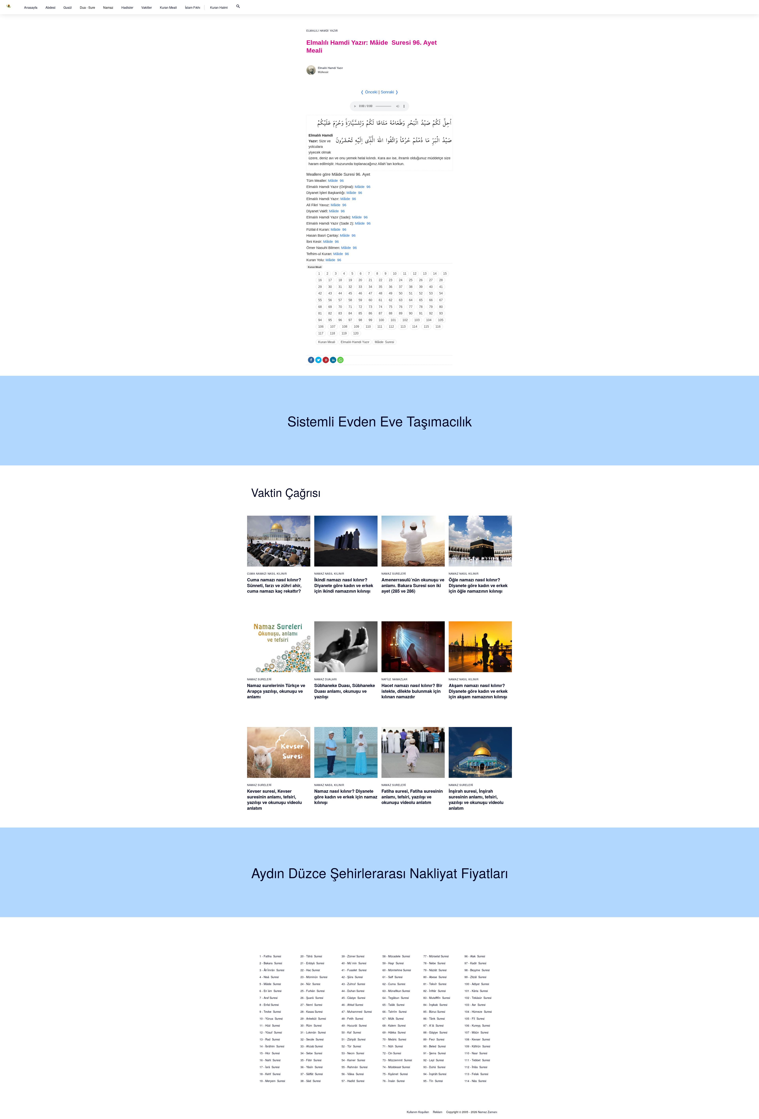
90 (411, 313)
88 (390, 313)
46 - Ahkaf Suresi (352, 1005)
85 (360, 313)
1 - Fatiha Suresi (270, 956)
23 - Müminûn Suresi (313, 977)
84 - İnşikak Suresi (435, 1005)
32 (350, 287)
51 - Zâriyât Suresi (353, 1039)
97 (350, 320)
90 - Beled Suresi (434, 1046)
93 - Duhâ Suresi (434, 1067)
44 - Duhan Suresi (353, 991)
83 (340, 313)
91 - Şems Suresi (434, 1053)
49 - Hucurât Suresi (354, 1025)
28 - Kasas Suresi (311, 1012)
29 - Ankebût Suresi (313, 1018)
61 (380, 300)
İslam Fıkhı (192, 7)
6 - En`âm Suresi (270, 991)
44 (340, 293)
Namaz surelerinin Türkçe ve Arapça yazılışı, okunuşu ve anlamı (276, 691)
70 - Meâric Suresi (394, 1039)
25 (411, 280)
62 (390, 300)
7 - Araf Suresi (269, 998)
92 (431, 313)
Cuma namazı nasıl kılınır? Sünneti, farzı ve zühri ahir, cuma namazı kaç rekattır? (274, 585)
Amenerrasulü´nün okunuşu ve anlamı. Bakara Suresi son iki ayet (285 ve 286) (412, 585)
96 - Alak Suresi (474, 956)
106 (321, 326)
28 (441, 280)
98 (360, 320)
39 (421, 287)
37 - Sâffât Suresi (311, 1074)
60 (370, 300)
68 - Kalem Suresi (394, 1025)
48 (380, 293)
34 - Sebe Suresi (311, 1053)
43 (330, 293)
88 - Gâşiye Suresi (435, 1032)
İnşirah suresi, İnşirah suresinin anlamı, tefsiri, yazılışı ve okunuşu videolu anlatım (476, 799)
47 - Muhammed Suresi (357, 1012)
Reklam (437, 1112)
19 (350, 280)
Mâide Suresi (384, 342)
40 (431, 287)
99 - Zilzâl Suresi (475, 977)
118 (332, 333)
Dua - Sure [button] (87, 7)
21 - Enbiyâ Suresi (312, 963)
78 (421, 306)
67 (441, 300)
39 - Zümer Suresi (353, 956)
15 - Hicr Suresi (270, 1053)
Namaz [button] (108, 7)
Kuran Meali (168, 7)
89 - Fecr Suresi (433, 1039)
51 (411, 293)
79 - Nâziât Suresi (435, 970)
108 (344, 326)
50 (400, 293)
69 (330, 306)
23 (390, 280)
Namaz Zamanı (487, 1112)
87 (380, 313)
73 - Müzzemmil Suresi (397, 1060)
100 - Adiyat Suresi (476, 984)
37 (400, 287)
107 (332, 326)
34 (370, 287)
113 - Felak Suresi (476, 1074)
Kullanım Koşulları (418, 1112)
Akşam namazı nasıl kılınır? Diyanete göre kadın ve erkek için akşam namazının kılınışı (478, 691)
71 (350, 306)
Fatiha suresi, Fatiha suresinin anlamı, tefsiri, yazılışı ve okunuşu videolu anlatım (412, 796)
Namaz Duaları (325, 679)
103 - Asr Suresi (474, 1005)
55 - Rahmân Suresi (354, 1067)
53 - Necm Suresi (353, 1053)
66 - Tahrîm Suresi (394, 1012)
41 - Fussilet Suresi (354, 970)
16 (320, 280)
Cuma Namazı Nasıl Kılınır (267, 573)
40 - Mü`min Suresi (354, 963)
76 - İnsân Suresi (393, 1081)
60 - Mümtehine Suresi (396, 970)
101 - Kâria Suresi (476, 991)
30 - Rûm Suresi (311, 1025)
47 (370, 293)
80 (441, 306)
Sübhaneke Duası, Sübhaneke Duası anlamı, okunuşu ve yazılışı (344, 691)
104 (428, 320)
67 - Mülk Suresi (393, 1018)
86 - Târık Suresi (434, 1018)
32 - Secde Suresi (312, 1039)
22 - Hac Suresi (310, 970)
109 (356, 326)
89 (400, 313)
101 (393, 320)
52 (421, 293)
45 (350, 293)
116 (438, 326)
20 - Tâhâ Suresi (311, 956)
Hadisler (127, 7)
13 (425, 273)
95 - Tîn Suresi (433, 1081)
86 (370, 313)
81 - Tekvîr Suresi (434, 984)
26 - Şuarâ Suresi (311, 998)
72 (360, 306)
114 (414, 326)
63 (400, 300)
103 (417, 320)
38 (411, 287)
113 (403, 326)
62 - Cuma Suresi (393, 984)
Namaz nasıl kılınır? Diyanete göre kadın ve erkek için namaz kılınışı (345, 796)
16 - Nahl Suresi (270, 1060)
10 (394, 273)
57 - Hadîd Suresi (353, 1081)
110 (368, 326)
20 (360, 280)
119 (344, 333)
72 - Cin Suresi (391, 1053)
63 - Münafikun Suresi (396, 991)
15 (445, 273)
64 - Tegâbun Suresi (395, 998)
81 (320, 313)
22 (380, 280)
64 (411, 300)
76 (400, 306)
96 (340, 320)
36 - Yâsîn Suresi (311, 1067)
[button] (30, 7)
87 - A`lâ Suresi (433, 1025)
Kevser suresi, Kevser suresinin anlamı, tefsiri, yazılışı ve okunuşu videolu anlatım (274, 799)
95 (330, 320)
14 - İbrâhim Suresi (272, 1046)
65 (421, 300)
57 (340, 300)
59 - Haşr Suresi (393, 963)
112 (391, 326)
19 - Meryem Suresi (272, 1081)
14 (435, 273)
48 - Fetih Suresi (352, 1018)
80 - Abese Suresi (435, 977)
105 (440, 320)
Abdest (50, 7)
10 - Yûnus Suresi (271, 1018)
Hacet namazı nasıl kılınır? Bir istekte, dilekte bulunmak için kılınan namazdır (411, 691)
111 (379, 326)
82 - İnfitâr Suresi (434, 991)
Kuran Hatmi (219, 7)
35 (380, 287)
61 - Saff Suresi (392, 977)
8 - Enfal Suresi (269, 1005)
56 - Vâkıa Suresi (353, 1074)
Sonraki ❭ (389, 92)
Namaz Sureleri (393, 573)
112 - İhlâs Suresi (475, 1067)
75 (390, 306)
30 (330, 287)
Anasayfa (30, 7)
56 (330, 300)
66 (431, 300)
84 (350, 313)
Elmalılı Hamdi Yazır (322, 30)
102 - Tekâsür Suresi (477, 998)
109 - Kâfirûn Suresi (477, 1046)
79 (431, 306)
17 (330, 280)
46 (360, 293)
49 (390, 293)
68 (320, 306)
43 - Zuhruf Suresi (353, 984)
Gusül (67, 7)
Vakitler (146, 7)
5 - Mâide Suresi (270, 984)
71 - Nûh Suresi (392, 1046)
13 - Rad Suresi (270, 1039)
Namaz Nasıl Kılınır (329, 573)
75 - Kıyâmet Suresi (395, 1074)
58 (350, 300)
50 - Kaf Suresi (351, 1032)
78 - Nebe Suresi (434, 963)
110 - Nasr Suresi (475, 1053)
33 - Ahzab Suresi (311, 1046)
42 (320, 293)
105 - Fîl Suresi (474, 1018)
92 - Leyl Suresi (433, 1060)
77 (411, 306)
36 (390, 287)
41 (441, 287)
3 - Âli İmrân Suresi (272, 970)
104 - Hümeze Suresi (478, 1012)
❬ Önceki (369, 92)
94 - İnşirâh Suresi (434, 1074)
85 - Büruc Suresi (434, 1012)
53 (431, 293)
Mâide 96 (336, 181)
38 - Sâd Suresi (310, 1081)
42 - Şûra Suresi (352, 977)
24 (400, 280)
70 (340, 306)
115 (426, 326)
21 (370, 280)
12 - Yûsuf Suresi (271, 1032)
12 (414, 273)
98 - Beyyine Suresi (477, 970)
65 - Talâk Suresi (393, 1005)
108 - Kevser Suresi (477, 1039)
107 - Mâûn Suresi (476, 1032)
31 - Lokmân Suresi (313, 1032)
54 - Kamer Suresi (353, 1060)
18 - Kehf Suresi (270, 1074)
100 (381, 320)
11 (404, 273)
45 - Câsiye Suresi (353, 998)
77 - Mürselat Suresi (436, 956)
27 (431, 280)
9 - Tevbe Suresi (270, 1012)
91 (421, 313)
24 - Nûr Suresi (310, 984)
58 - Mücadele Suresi (396, 956)
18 (340, 280)
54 (441, 293)
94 (320, 320)
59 (360, 300)
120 (356, 333)
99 (370, 320)
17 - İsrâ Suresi (269, 1067)
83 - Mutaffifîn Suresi (436, 998)
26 (421, 280)
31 (340, 287)
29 (320, 287)
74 (380, 306)
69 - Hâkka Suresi (394, 1032)
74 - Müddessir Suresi (396, 1067)
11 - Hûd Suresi (270, 1025)
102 (405, 320)
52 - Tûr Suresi (351, 1046)
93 (441, 313)
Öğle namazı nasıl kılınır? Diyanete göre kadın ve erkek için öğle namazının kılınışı (478, 585)
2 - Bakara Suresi (271, 963)
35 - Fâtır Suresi (310, 1060)
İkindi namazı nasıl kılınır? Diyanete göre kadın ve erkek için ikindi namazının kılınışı (343, 585)
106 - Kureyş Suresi (477, 1025)
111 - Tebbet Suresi (477, 1060)
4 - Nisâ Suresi (269, 977)
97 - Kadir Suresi (475, 963)
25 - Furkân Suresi (312, 991)
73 (370, 306)
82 (330, 313)
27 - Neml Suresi (311, 1005)
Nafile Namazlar (394, 679)
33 (360, 287)
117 (320, 333)
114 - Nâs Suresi (475, 1081)
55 (320, 300)
